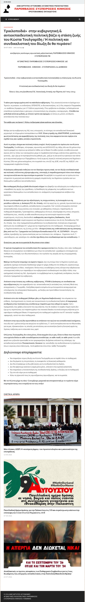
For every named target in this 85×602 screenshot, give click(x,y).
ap (23, 47)
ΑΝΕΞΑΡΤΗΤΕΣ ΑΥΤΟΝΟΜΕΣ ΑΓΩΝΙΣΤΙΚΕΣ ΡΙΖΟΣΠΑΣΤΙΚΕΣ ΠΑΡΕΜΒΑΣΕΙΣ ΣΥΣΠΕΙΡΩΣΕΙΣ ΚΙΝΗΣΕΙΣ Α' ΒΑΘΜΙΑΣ (20, 596)
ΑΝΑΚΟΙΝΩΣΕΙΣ (8, 27)
